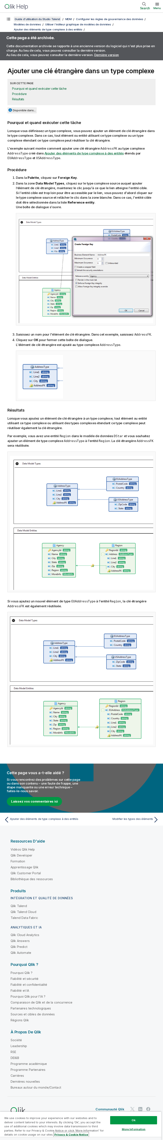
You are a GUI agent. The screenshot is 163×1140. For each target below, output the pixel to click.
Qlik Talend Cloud (23, 912)
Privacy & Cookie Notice (71, 1134)
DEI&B (15, 1058)
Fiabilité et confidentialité (29, 984)
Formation (18, 861)
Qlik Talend (19, 906)
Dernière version (106, 55)
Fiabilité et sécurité (24, 978)
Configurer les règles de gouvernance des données (109, 19)
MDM (68, 19)
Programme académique (29, 1064)
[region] (80, 1125)
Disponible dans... (24, 110)
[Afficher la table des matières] (8, 19)
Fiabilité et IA (20, 990)
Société (16, 1040)
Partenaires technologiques (31, 1008)
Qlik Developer (21, 855)
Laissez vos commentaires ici (34, 801)
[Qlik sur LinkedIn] (140, 1109)
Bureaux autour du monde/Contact (36, 1087)
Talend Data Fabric (24, 918)
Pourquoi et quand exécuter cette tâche (39, 88)
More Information (134, 1129)
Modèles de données (27, 24)
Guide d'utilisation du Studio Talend (37, 19)
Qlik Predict (19, 947)
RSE (13, 1052)
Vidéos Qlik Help (23, 849)
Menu (157, 8)
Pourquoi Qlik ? (21, 973)
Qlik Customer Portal (26, 873)
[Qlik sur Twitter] (132, 1109)
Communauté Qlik (110, 1109)
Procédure (19, 94)
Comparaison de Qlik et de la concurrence (41, 1002)
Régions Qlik (20, 1020)
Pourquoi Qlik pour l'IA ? (28, 996)
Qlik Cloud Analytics (25, 935)
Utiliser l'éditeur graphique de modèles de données (78, 24)
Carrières (17, 1075)
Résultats (18, 99)
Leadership (19, 1046)
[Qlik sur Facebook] (148, 1109)
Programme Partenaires (28, 1069)
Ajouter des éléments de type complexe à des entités (48, 29)
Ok (133, 1120)
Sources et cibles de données (33, 1014)
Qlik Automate (21, 952)
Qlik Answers (20, 941)
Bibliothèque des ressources (32, 879)
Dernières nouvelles (25, 1081)
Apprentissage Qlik (24, 867)
